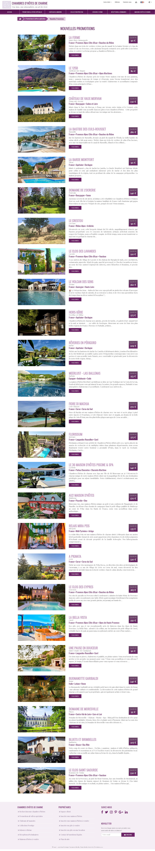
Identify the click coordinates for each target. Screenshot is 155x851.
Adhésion (117, 2)
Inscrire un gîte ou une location (72, 830)
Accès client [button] (107, 2)
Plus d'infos (75, 55)
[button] (142, 2)
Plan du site (64, 839)
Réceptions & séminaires (28, 835)
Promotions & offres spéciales (31, 816)
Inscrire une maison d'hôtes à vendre (74, 821)
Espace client (65, 811)
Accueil (9, 12)
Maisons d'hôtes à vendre (29, 839)
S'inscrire (129, 835)
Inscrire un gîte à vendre (70, 825)
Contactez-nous (127, 2)
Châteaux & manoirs (27, 821)
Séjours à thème (25, 830)
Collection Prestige (26, 825)
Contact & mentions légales (71, 835)
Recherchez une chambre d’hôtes (32, 811)
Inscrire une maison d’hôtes (71, 816)
